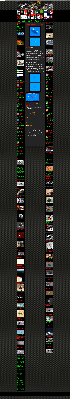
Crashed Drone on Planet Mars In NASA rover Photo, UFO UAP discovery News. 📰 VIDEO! (20, 114)
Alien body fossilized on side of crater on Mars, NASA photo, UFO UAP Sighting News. (20, 151)
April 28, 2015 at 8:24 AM (31, 125)
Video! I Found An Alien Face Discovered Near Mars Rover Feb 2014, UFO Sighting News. (49, 137)
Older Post (43, 147)
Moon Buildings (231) (42, 20)
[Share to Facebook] (37, 103)
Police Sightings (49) (47, 20)
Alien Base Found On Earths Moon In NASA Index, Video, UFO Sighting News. (49, 124)
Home (18, 20)
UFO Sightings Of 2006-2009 (38, 21)
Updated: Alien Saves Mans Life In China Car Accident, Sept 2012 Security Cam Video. (49, 103)
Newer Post (27, 147)
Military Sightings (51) (24, 21)
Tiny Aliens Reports (33, 21)
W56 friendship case (37, 49)
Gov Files (24, 20)
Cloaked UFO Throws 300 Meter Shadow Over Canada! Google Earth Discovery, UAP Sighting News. (20, 144)
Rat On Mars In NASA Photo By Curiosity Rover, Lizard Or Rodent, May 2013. (49, 110)
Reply (27, 110)
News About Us (19, 21)
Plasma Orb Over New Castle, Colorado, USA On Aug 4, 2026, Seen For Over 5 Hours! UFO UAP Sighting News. (20, 121)
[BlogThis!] (36, 103)
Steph (27, 122)
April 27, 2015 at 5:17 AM (30, 122)
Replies (28, 111)
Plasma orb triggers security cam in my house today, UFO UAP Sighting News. (20, 100)
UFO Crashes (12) (28, 21)
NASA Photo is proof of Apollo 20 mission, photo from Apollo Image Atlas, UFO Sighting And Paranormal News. (49, 97)
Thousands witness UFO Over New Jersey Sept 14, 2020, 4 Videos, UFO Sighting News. (49, 75)
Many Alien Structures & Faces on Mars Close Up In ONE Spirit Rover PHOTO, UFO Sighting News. (49, 131)
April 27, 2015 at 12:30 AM (31, 119)
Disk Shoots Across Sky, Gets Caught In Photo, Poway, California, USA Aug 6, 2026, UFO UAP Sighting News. (20, 128)
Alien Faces (21, 20)
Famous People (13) (28, 20)
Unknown (28, 125)
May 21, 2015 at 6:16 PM (33, 112)
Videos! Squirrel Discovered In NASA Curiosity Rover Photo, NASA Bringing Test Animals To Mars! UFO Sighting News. (49, 89)
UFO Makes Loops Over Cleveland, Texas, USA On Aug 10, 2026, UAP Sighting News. (20, 85)
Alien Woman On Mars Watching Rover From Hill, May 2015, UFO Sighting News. (49, 82)
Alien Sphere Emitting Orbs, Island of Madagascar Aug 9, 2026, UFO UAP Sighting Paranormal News (20, 136)
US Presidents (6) (32, 20)
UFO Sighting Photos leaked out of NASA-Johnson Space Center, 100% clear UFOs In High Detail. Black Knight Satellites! (49, 117)
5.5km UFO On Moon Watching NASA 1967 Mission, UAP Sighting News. (20, 93)
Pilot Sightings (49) (37, 20)
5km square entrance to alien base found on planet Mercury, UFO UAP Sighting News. (20, 106)
